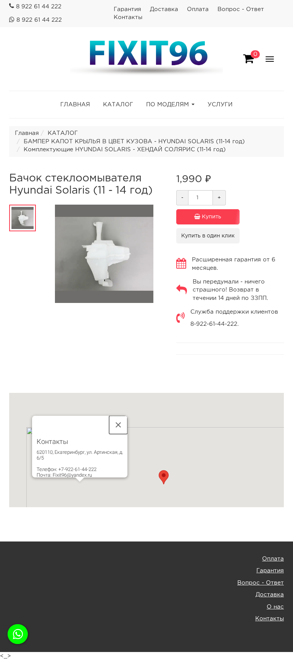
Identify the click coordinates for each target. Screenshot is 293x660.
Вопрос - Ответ (240, 9)
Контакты (128, 17)
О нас (275, 606)
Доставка (164, 9)
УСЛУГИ (220, 104)
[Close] (118, 425)
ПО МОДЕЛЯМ (167, 104)
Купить (210, 217)
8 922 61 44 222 (38, 6)
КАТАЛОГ (118, 104)
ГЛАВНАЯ (75, 104)
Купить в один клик (208, 236)
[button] (164, 477)
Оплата (198, 9)
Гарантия (127, 9)
